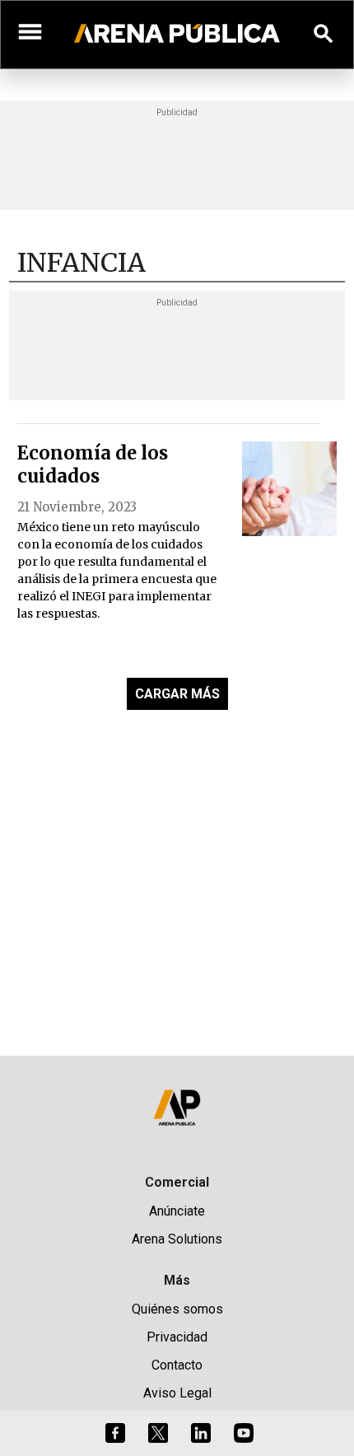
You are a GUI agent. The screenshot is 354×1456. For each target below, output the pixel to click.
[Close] (277, 603)
